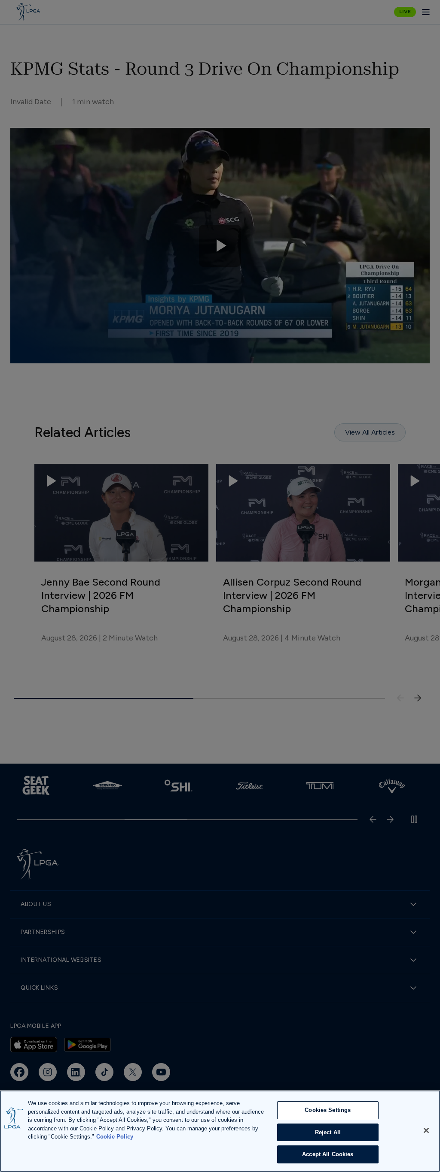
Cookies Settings (328, 1110)
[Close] (426, 1130)
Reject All (328, 1132)
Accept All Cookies (327, 1154)
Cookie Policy (114, 1136)
